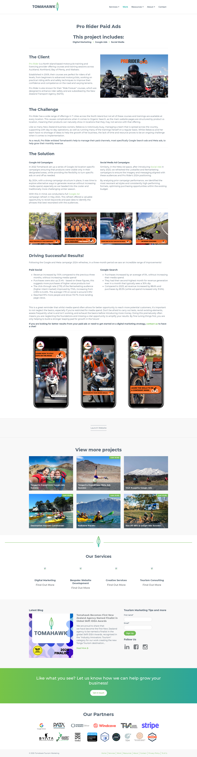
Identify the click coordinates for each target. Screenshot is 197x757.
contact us (152, 324)
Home (103, 753)
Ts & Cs (164, 753)
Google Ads (101, 42)
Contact (162, 7)
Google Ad (74, 194)
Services (113, 7)
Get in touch (98, 693)
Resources (136, 7)
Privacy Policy (154, 753)
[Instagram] (147, 647)
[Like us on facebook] (138, 647)
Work (125, 7)
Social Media (117, 42)
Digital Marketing (82, 42)
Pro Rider (34, 64)
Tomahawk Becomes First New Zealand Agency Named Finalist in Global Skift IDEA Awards (97, 618)
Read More (81, 648)
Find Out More (45, 584)
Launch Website (98, 428)
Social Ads (156, 167)
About (150, 7)
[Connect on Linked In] (128, 647)
